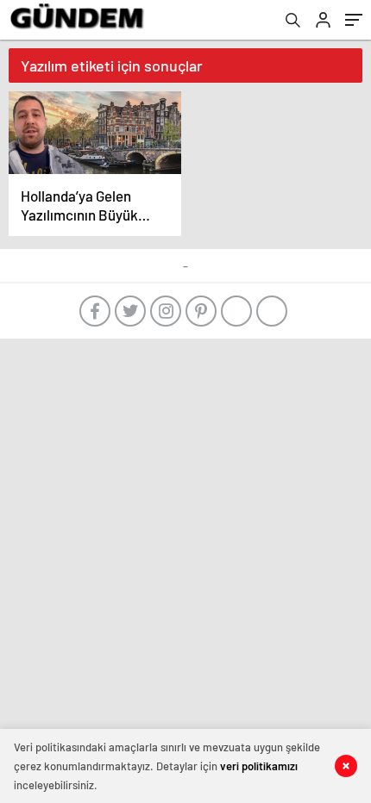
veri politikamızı (259, 766)
